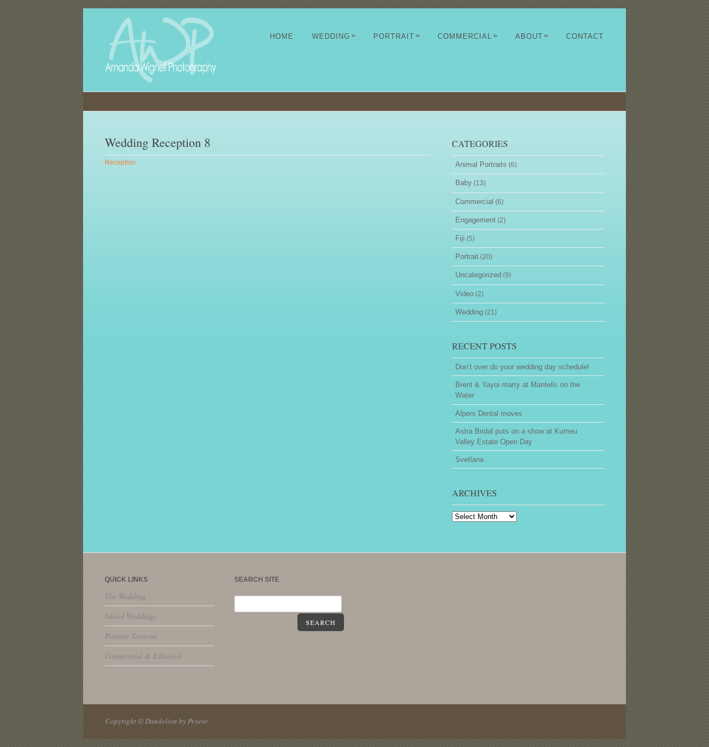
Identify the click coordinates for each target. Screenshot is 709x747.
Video (464, 293)
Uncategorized (478, 275)
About (532, 36)
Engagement (475, 220)
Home (282, 36)
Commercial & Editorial (143, 656)
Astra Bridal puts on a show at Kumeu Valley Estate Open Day (516, 436)
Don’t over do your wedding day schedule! (522, 367)
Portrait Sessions (131, 636)
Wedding (334, 36)
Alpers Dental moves (488, 413)
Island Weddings (130, 616)
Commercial (468, 36)
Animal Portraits (481, 164)
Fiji (460, 238)
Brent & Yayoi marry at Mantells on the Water (517, 389)
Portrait (396, 36)
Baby (463, 183)
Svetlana (469, 459)
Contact (585, 36)
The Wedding (125, 596)
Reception (120, 162)
